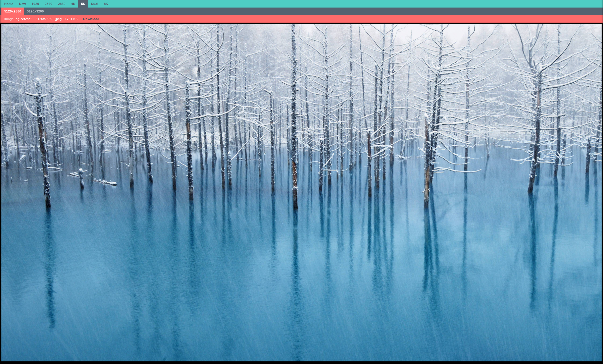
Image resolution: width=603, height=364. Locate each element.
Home (8, 4)
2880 (61, 4)
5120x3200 (35, 11)
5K (83, 4)
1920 (35, 4)
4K (73, 4)
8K (106, 4)
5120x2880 (12, 11)
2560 (48, 4)
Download (91, 19)
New (22, 4)
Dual (94, 4)
